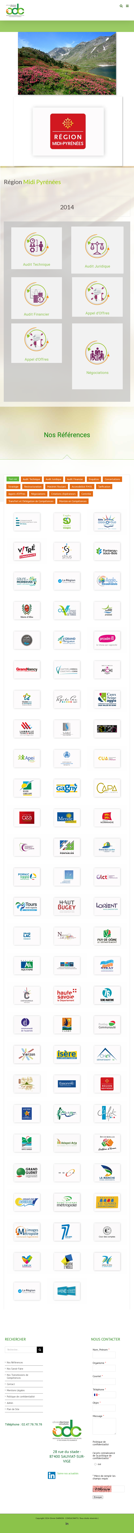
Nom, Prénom (100, 1349)
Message (97, 1416)
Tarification (104, 486)
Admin (10, 1403)
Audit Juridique (53, 479)
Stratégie (13, 486)
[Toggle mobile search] (121, 6)
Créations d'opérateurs (63, 493)
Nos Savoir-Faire (15, 1368)
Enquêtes (94, 479)
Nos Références (15, 1362)
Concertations (112, 479)
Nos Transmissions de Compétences (17, 1376)
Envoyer (98, 1497)
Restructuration (33, 486)
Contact (11, 1384)
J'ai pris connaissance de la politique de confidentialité (104, 1455)
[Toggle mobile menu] (127, 6)
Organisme (98, 1362)
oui (99, 1464)
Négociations (38, 493)
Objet (96, 1402)
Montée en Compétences (73, 501)
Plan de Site (13, 1409)
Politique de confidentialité (21, 1396)
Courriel (97, 1376)
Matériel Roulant (56, 486)
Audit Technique (31, 479)
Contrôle (86, 493)
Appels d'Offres (16, 493)
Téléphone (98, 1389)
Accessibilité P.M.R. (82, 486)
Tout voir (12, 479)
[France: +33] (96, 1395)
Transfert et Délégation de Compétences (30, 501)
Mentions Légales (16, 1390)
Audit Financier (75, 479)
